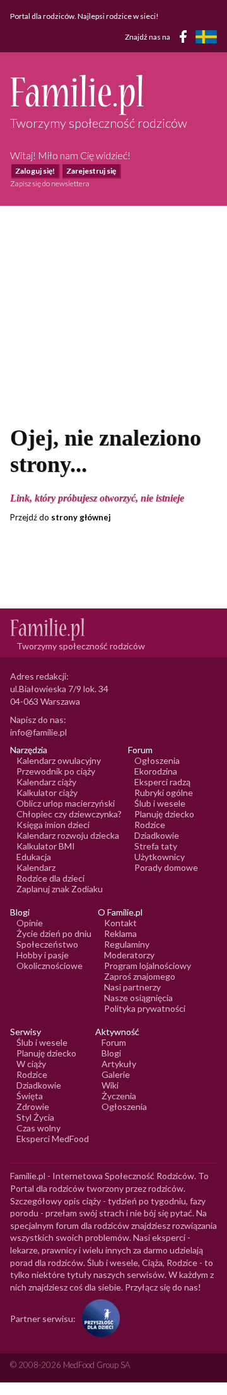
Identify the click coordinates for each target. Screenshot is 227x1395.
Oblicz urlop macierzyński (65, 803)
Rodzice (149, 824)
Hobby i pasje (42, 955)
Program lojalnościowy (147, 965)
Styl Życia (35, 1117)
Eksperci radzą (162, 781)
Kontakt (120, 922)
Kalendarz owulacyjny (58, 760)
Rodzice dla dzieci (50, 878)
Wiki (110, 1085)
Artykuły (119, 1063)
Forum (114, 1042)
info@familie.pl (38, 732)
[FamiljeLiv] (206, 36)
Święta (29, 1095)
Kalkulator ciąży (47, 792)
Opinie (29, 922)
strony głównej (81, 517)
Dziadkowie (156, 835)
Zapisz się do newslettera (50, 183)
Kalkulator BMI (45, 846)
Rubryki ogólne (163, 792)
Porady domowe (166, 867)
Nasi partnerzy (132, 987)
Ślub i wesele (159, 803)
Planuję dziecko (164, 814)
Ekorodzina (155, 771)
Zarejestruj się (91, 171)
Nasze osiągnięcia (138, 997)
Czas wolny (38, 1128)
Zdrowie (32, 1106)
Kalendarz (35, 867)
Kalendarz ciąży (46, 781)
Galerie (116, 1074)
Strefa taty (155, 846)
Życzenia (119, 1095)
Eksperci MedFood (52, 1138)
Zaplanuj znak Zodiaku (59, 888)
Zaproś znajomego (139, 976)
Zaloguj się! (35, 171)
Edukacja (33, 856)
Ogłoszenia (157, 760)
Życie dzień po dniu (53, 933)
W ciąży (31, 1063)
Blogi (111, 1053)
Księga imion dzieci (53, 824)
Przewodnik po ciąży (55, 771)
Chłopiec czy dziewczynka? (69, 814)
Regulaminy (126, 944)
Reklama (120, 933)
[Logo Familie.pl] (113, 94)
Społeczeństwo (47, 944)
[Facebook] (185, 39)
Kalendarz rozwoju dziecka (67, 835)
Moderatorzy (129, 955)
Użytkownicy (159, 856)
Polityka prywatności (144, 1008)
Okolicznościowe (49, 965)
